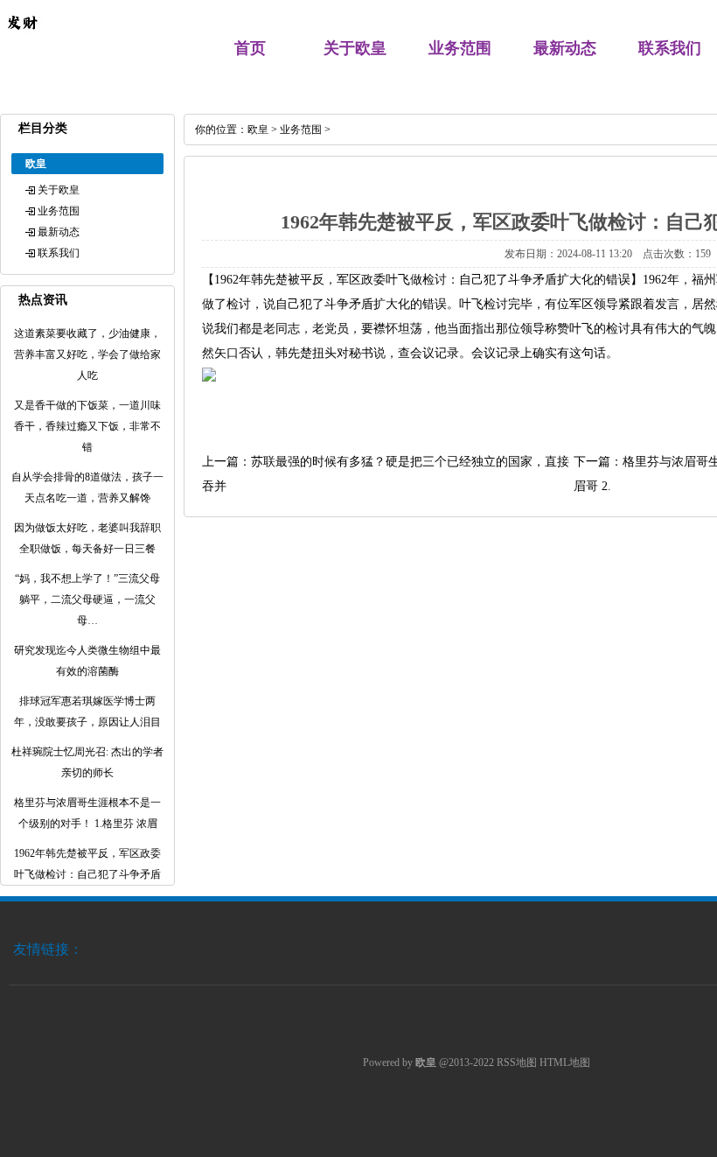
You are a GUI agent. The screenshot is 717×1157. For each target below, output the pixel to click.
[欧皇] (22, 40)
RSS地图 (517, 1062)
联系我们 (669, 48)
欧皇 (257, 129)
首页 (250, 48)
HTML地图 (564, 1062)
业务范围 (459, 48)
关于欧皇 (355, 48)
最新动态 (564, 48)
